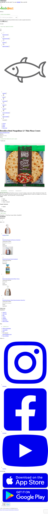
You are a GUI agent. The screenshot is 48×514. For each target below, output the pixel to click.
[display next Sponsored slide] (3, 220)
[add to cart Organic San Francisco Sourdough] (3, 237)
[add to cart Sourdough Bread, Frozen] (3, 276)
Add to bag (3, 213)
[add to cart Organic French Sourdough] (3, 256)
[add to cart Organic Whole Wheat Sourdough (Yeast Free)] (3, 297)
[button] (14, 238)
